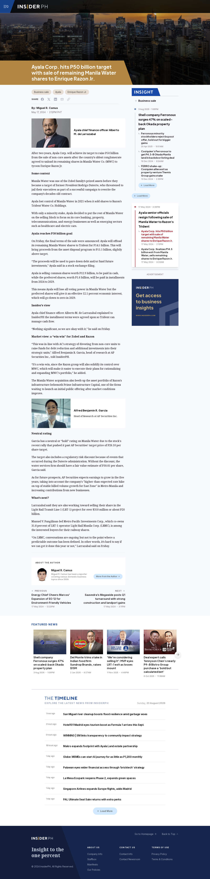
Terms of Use (160, 847)
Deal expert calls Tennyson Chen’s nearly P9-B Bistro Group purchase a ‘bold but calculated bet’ (160, 664)
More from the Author (106, 576)
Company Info (94, 854)
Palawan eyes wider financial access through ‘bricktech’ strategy (103, 767)
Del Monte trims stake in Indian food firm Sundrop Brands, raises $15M (86, 663)
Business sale (41, 92)
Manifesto (92, 864)
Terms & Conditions (162, 859)
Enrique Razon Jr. (77, 92)
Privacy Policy (159, 854)
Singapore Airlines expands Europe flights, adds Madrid (97, 788)
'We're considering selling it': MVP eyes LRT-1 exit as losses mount (120, 663)
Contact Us (127, 847)
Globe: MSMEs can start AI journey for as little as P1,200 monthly (102, 756)
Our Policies (93, 869)
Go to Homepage (144, 834)
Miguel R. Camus (47, 108)
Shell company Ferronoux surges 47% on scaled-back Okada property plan (157, 121)
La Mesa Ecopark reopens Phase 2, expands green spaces (99, 778)
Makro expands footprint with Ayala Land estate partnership (100, 746)
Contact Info (126, 854)
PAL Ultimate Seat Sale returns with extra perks (92, 799)
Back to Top (168, 834)
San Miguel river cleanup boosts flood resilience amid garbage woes (105, 714)
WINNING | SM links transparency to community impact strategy (102, 735)
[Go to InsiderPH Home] (33, 6)
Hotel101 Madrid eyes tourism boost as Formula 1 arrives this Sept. (103, 724)
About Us (93, 847)
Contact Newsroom (129, 859)
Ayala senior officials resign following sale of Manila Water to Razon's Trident (156, 219)
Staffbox (91, 859)
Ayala (58, 92)
